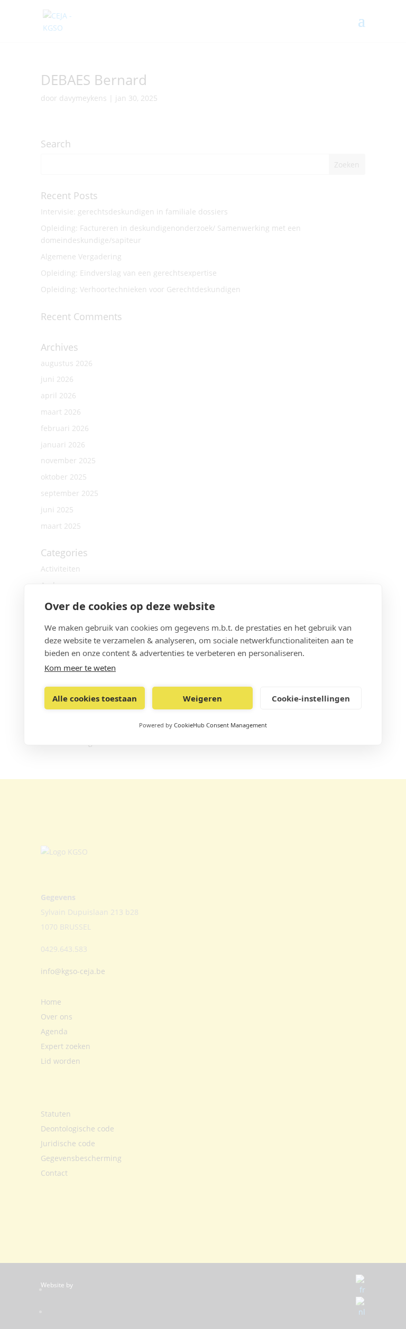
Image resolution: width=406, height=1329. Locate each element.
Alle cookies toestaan (94, 698)
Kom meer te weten (80, 667)
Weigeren (202, 698)
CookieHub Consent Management (220, 725)
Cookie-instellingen (311, 698)
